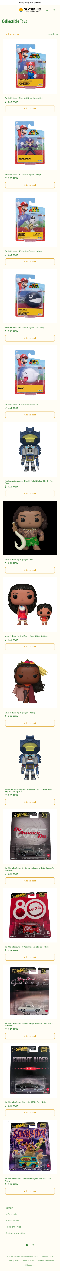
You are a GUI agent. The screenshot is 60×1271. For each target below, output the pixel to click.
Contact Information (15, 1233)
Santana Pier (19, 1256)
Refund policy (47, 1256)
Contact (9, 1208)
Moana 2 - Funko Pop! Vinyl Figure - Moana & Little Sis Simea (26, 636)
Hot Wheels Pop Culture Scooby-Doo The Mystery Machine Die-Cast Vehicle (28, 1180)
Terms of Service (13, 1227)
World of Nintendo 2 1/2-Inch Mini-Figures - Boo (21, 404)
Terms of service (29, 1261)
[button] (6, 10)
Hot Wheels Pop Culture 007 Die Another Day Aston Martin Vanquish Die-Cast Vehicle (30, 869)
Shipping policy (31, 1265)
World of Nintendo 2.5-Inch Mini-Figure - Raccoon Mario (24, 98)
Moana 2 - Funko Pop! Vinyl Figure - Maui (19, 560)
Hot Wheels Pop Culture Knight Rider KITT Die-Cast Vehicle (25, 1102)
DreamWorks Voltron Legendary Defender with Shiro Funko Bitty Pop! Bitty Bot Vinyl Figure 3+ (28, 790)
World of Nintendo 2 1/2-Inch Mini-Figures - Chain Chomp (24, 328)
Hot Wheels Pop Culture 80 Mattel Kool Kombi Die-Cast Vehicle (27, 947)
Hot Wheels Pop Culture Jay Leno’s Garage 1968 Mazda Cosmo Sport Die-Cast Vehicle (30, 1024)
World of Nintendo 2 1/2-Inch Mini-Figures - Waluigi (23, 174)
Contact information (46, 1261)
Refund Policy (12, 1214)
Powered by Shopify (31, 1256)
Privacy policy (14, 1261)
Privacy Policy (12, 1220)
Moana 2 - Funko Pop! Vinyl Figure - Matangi (20, 713)
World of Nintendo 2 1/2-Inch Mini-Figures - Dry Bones (23, 251)
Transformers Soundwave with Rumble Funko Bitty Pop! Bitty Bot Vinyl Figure (29, 482)
